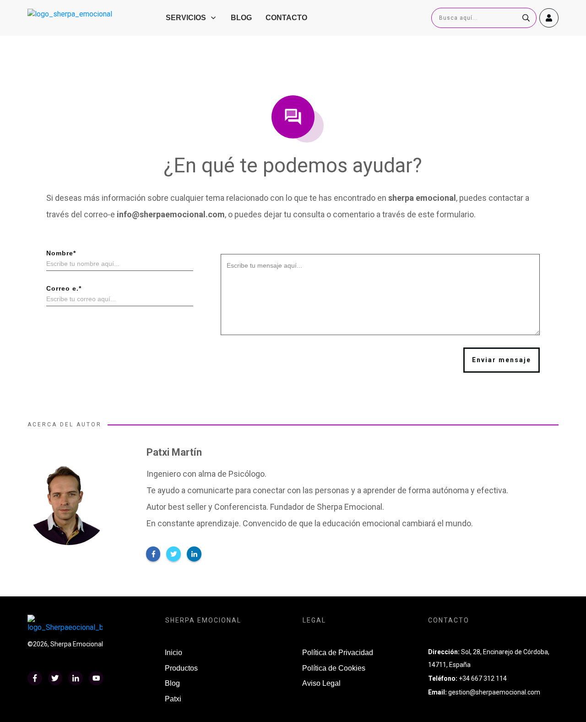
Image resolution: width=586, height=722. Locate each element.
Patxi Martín (174, 452)
